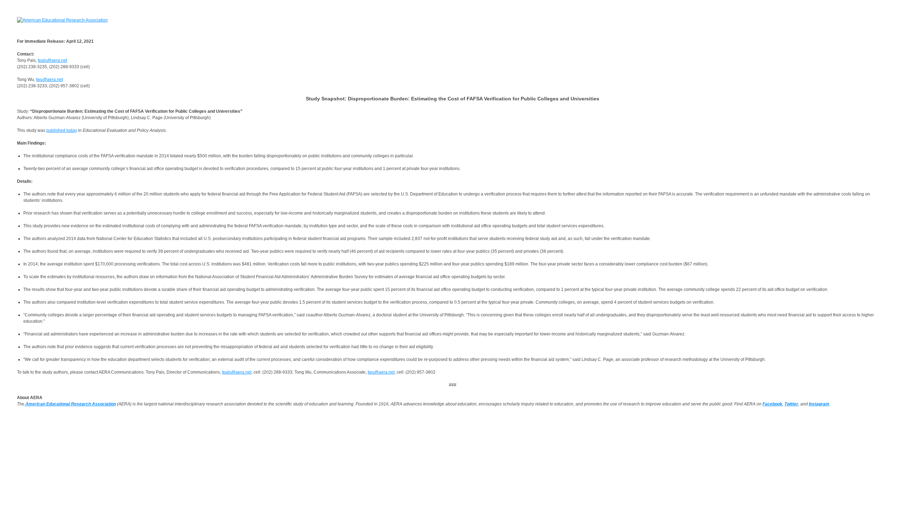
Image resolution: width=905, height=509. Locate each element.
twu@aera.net (49, 79)
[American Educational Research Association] (62, 19)
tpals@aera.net (52, 60)
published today (61, 130)
